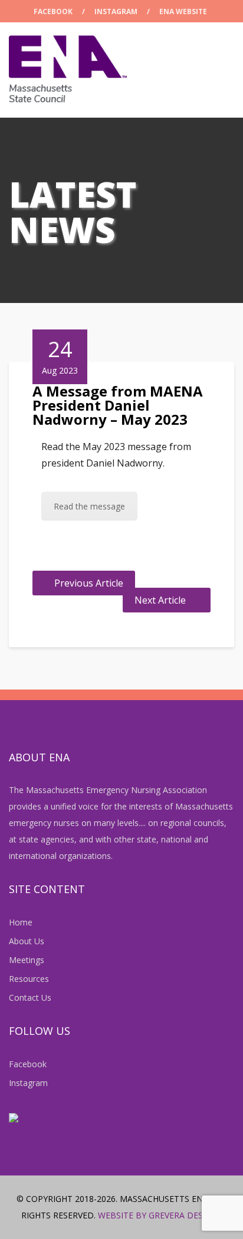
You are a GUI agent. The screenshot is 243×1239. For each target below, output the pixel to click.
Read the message (89, 506)
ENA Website (183, 11)
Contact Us (30, 997)
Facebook (53, 11)
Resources (29, 978)
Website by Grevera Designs (160, 1215)
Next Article (160, 600)
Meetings (26, 959)
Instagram (115, 11)
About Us (26, 941)
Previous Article (88, 583)
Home (20, 922)
